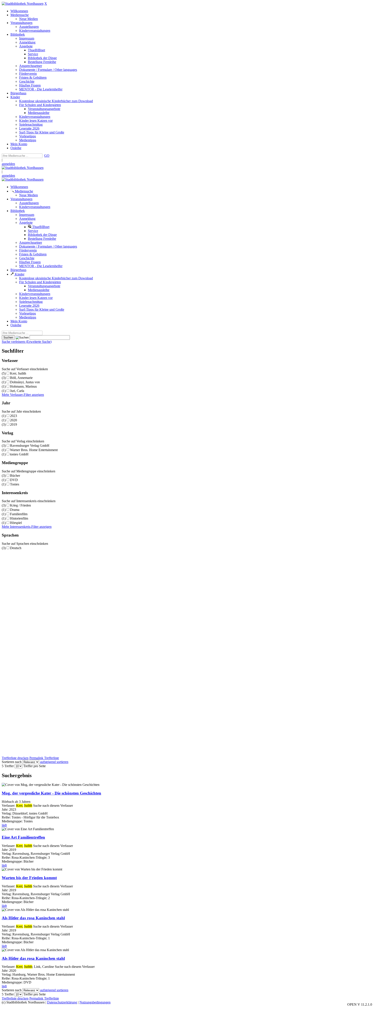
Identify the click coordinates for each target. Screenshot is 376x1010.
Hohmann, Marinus (23, 386)
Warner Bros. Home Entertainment (34, 450)
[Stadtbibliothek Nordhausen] (23, 3)
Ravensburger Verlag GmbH (29, 445)
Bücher (15, 475)
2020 (13, 420)
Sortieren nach (12, 762)
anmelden (8, 164)
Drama (14, 510)
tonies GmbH (19, 454)
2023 (13, 416)
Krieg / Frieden (20, 505)
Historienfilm (19, 518)
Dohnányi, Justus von (25, 382)
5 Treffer (8, 766)
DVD (14, 480)
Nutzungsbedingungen (95, 1002)
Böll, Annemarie (21, 378)
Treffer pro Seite (34, 766)
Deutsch (15, 548)
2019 (13, 424)
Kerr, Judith (18, 373)
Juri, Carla (17, 391)
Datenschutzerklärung (62, 1002)
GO (46, 155)
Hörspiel (16, 523)
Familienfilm (18, 514)
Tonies (14, 484)
